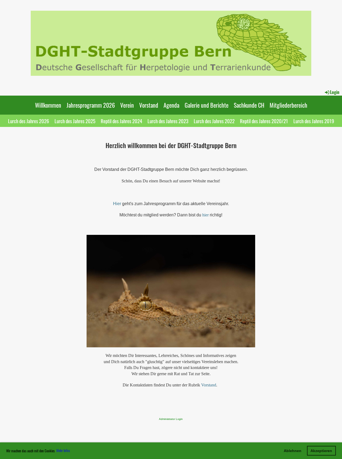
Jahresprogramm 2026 (91, 105)
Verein (127, 105)
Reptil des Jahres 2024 (121, 121)
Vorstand (148, 105)
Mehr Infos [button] (63, 450)
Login (334, 92)
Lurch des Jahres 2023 (167, 121)
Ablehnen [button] (292, 451)
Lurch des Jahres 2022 (214, 121)
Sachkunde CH (249, 105)
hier (205, 215)
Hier (117, 203)
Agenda (171, 105)
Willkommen (48, 105)
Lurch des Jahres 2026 (28, 121)
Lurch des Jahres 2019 (313, 121)
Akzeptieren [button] (321, 451)
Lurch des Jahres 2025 (75, 121)
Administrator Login (171, 418)
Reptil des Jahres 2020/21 (264, 121)
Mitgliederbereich (288, 105)
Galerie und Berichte (206, 105)
